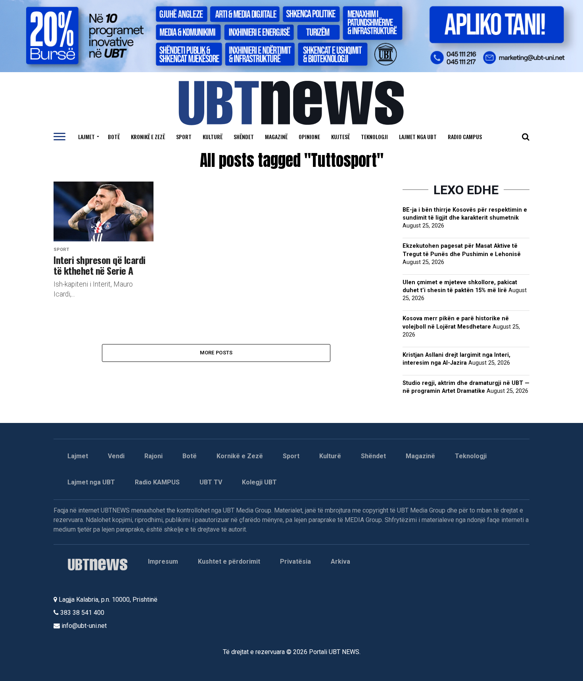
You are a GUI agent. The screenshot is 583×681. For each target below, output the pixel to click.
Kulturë (212, 136)
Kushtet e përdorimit (229, 561)
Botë (114, 136)
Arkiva (340, 561)
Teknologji (374, 136)
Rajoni (153, 456)
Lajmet (86, 136)
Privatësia (295, 561)
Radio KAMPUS (157, 482)
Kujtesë (340, 136)
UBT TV (210, 482)
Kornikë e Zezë (240, 456)
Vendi (116, 456)
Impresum (163, 561)
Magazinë (276, 136)
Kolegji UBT (259, 482)
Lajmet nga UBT (418, 136)
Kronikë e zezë (148, 136)
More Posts (216, 353)
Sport (184, 136)
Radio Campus (465, 136)
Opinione (309, 136)
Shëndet (244, 136)
